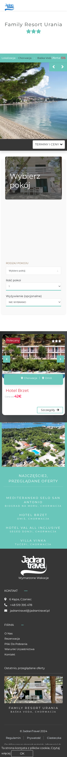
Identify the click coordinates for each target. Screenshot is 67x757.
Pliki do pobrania (15, 644)
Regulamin (13, 738)
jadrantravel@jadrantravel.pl (30, 610)
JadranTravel (31, 731)
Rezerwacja (12, 638)
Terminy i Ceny (47, 144)
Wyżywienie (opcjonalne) (24, 296)
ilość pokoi (13, 280)
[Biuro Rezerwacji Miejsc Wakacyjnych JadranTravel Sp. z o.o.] (9, 7)
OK (22, 753)
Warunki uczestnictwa (19, 649)
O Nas (8, 633)
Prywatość (34, 738)
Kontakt (9, 654)
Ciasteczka (54, 738)
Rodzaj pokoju (17, 263)
